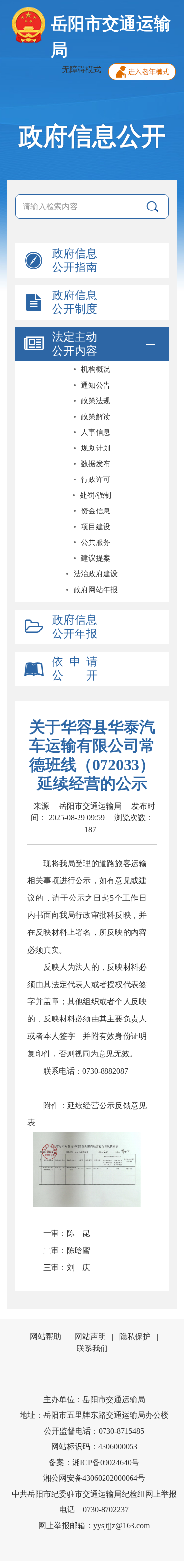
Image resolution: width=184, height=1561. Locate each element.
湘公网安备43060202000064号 (94, 1478)
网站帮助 (45, 1336)
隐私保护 (135, 1336)
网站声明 (90, 1336)
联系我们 (92, 1348)
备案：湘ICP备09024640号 (94, 1462)
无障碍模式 (81, 69)
